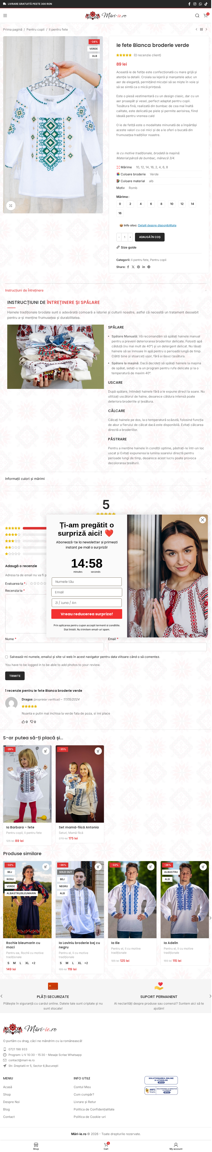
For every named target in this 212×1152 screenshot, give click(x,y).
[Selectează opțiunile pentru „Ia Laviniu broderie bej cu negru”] (96, 865)
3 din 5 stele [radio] (38, 583)
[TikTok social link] (203, 4)
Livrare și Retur (84, 1099)
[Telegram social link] (147, 267)
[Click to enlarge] (11, 203)
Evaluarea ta (15, 583)
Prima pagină (12, 29)
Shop (7, 1092)
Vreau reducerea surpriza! (84, 614)
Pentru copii (35, 29)
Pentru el (64, 950)
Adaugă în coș (148, 237)
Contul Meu (81, 1084)
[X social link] (131, 267)
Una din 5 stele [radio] (31, 583)
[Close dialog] (199, 519)
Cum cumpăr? (83, 1092)
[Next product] (203, 29)
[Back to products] (198, 29)
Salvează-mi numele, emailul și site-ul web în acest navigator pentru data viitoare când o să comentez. (85, 657)
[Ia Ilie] (130, 898)
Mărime (120, 197)
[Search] (194, 15)
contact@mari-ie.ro (21, 1057)
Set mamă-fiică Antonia (78, 826)
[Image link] (30, 1026)
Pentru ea (12, 950)
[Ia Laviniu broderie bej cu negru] (78, 898)
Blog (6, 1107)
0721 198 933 (17, 1046)
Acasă (7, 1084)
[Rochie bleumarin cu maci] (27, 898)
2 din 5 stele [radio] (34, 583)
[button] (96, 751)
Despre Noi (11, 1099)
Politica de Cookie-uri (89, 1114)
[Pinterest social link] (137, 267)
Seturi (62, 831)
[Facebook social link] (186, 4)
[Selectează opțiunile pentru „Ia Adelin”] (200, 865)
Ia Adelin (168, 940)
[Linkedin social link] (142, 267)
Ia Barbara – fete (20, 826)
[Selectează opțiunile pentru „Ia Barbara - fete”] (45, 751)
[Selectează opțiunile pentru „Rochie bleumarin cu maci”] (45, 865)
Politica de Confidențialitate (93, 1107)
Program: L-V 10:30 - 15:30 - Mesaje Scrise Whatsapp (45, 1052)
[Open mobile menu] (5, 15)
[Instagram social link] (191, 4)
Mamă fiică (74, 831)
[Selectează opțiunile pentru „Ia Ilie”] (148, 865)
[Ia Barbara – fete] (27, 783)
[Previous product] (193, 29)
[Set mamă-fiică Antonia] (78, 783)
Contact (9, 1114)
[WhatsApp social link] (197, 4)
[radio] (118, 204)
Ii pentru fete (58, 29)
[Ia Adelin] (182, 898)
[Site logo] (104, 15)
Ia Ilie (114, 940)
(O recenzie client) (146, 55)
